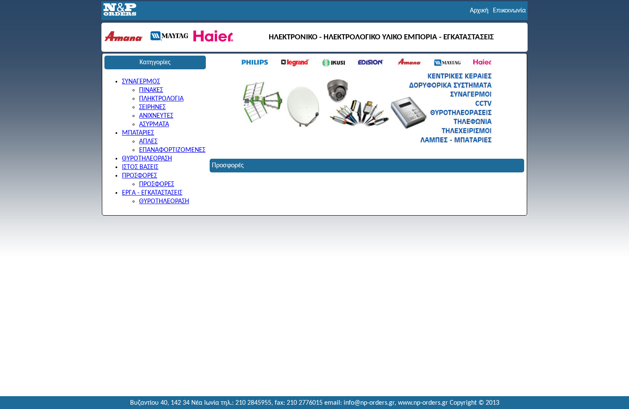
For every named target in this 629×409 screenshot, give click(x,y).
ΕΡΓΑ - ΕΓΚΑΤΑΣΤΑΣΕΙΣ (152, 193)
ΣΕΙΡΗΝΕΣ (152, 107)
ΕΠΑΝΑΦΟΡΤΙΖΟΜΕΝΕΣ (172, 150)
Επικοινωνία (509, 10)
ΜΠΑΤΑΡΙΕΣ (138, 133)
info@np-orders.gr (369, 403)
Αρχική (479, 10)
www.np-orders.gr (423, 403)
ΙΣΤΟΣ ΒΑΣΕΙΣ (140, 167)
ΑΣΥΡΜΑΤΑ (154, 124)
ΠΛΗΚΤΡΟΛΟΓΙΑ (161, 98)
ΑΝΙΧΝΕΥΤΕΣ (156, 116)
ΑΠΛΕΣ (148, 141)
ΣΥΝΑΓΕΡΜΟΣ (141, 81)
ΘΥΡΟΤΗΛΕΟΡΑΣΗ (147, 158)
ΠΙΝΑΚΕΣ (151, 90)
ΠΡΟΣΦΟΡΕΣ (139, 175)
